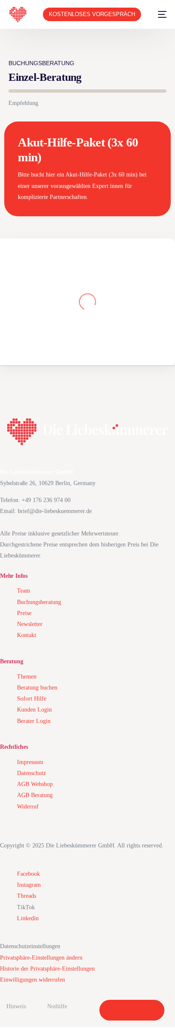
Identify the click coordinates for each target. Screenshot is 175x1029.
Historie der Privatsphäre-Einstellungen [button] (47, 969)
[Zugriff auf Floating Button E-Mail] (150, 1010)
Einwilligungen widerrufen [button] (32, 980)
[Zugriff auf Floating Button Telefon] (113, 1010)
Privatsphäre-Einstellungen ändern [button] (41, 958)
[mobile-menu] (158, 14)
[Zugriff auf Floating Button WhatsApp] (132, 1010)
